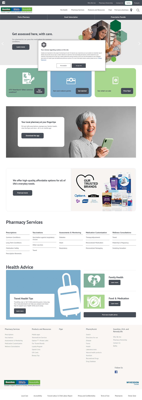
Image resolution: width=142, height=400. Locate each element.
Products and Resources (41, 329)
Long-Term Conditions (14, 243)
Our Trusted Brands (38, 343)
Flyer (61, 329)
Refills (129, 3)
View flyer (127, 91)
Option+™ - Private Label (40, 341)
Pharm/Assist (91, 329)
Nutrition (89, 355)
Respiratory (63, 248)
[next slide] (139, 43)
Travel (35, 250)
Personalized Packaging (94, 248)
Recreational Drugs (92, 358)
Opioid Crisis (36, 349)
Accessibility (38, 396)
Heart (61, 243)
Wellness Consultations (121, 232)
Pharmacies (118, 396)
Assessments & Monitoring (70, 232)
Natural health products (94, 352)
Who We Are (92, 3)
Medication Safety (12, 248)
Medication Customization (96, 232)
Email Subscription (71, 17)
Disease (88, 341)
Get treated (39, 91)
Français (137, 3)
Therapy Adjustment (93, 237)
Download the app (32, 135)
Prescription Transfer (118, 17)
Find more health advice (109, 315)
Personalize (63, 65)
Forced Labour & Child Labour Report (60, 396)
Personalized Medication (94, 243)
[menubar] (4, 3)
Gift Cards (35, 352)
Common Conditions (13, 237)
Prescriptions (11, 232)
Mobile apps (36, 335)
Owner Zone (132, 396)
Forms (88, 343)
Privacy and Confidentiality (86, 396)
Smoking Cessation (119, 248)
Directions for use (92, 338)
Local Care (24, 396)
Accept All (79, 65)
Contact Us (119, 3)
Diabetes (62, 237)
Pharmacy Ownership (106, 3)
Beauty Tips (36, 355)
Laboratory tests (91, 349)
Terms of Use (105, 396)
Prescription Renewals (14, 253)
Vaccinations (38, 232)
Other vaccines (38, 245)
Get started (82, 91)
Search (88, 335)
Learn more (21, 47)
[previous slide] (3, 43)
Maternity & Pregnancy (120, 243)
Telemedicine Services (39, 338)
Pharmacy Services (12, 329)
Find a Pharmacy (24, 17)
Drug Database (91, 361)
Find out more (22, 193)
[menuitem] (3, 2)
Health (88, 346)
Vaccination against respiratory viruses (43, 238)
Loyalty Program (37, 346)
